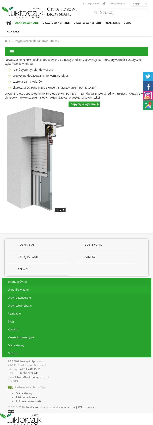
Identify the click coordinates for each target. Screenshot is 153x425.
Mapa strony (93, 3)
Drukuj (12, 353)
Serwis (23, 269)
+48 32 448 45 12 (29, 369)
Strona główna (9, 22)
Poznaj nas (26, 244)
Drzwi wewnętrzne (87, 22)
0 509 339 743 (29, 373)
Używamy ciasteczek (116, 3)
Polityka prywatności (29, 401)
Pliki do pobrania (26, 397)
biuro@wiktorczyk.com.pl (33, 377)
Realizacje (112, 22)
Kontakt (13, 31)
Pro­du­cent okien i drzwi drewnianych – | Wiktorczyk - (60, 407)
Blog (127, 22)
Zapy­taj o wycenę (83, 104)
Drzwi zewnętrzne (56, 22)
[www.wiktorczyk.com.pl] (6, 41)
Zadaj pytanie (28, 257)
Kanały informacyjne (21, 337)
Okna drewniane (26, 22)
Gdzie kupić (93, 244)
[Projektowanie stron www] (11, 411)
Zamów (89, 257)
